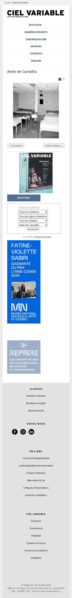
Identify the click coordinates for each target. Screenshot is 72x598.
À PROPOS (36, 53)
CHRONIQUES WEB (36, 39)
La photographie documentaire (36, 465)
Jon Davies (15, 145)
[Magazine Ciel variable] (36, 17)
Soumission (36, 528)
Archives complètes (36, 495)
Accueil (8, 2)
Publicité (36, 535)
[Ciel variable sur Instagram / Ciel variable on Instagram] (23, 433)
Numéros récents (36, 395)
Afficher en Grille (60, 79)
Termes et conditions (36, 550)
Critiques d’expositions (36, 487)
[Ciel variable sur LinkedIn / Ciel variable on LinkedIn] (31, 433)
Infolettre (36, 558)
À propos (36, 520)
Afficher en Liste (63, 79)
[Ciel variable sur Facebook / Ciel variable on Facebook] (15, 433)
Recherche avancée (43, 236)
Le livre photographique (36, 458)
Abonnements (36, 410)
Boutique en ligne (36, 403)
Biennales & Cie (36, 480)
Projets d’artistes (36, 473)
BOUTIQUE (35, 24)
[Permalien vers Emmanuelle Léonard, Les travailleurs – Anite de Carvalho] (36, 110)
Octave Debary (54, 145)
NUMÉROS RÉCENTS (36, 32)
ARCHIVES (36, 46)
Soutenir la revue (36, 543)
